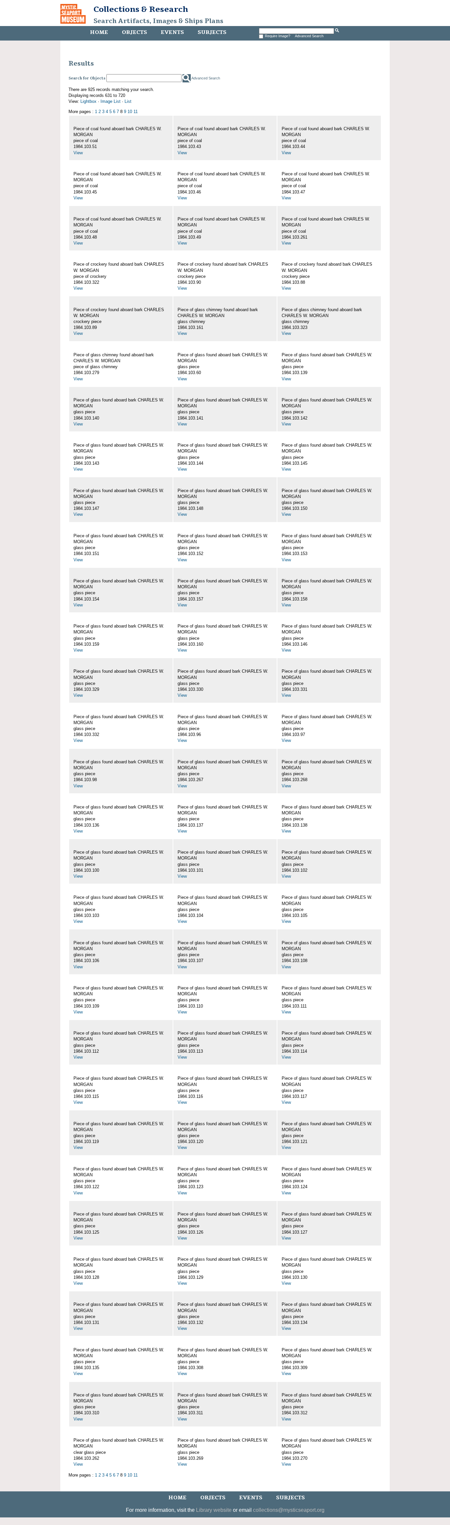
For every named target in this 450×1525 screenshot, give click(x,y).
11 (135, 111)
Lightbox (88, 101)
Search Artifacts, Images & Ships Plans (158, 21)
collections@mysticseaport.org (288, 1510)
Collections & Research (141, 9)
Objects (134, 32)
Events (172, 32)
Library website (214, 1510)
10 (129, 111)
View (78, 152)
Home (99, 32)
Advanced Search (309, 36)
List (128, 101)
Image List (110, 101)
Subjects (212, 32)
